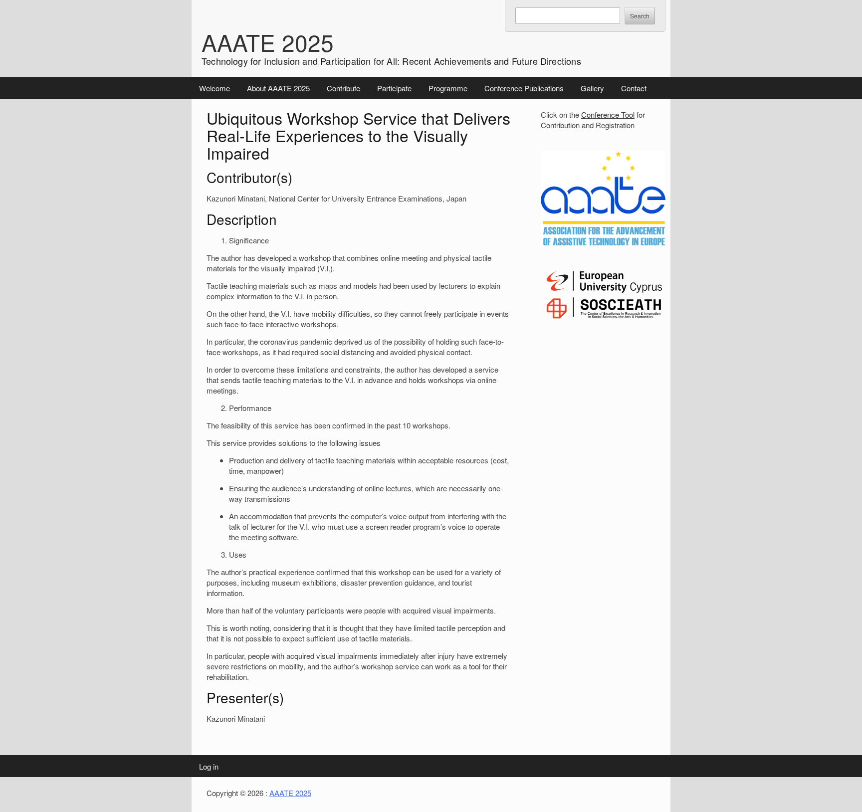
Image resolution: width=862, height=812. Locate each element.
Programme (448, 88)
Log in (208, 766)
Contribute (343, 88)
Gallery (592, 88)
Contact (633, 88)
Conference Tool (608, 114)
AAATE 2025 (268, 41)
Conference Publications (524, 88)
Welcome (214, 88)
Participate (394, 88)
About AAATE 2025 (278, 88)
